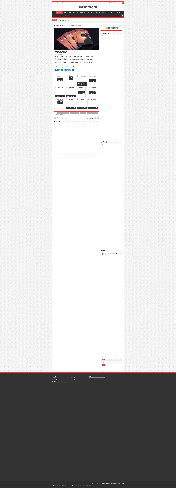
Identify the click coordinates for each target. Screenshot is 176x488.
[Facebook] (110, 3)
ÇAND (65, 12)
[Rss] (109, 3)
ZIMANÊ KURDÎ (79, 12)
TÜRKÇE (65, 15)
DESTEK (58, 2)
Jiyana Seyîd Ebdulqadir (91, 118)
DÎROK (73, 12)
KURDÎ (61, 25)
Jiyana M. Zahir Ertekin (62, 118)
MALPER (54, 12)
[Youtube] (113, 3)
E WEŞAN (86, 12)
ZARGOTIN (104, 12)
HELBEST (92, 12)
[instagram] (114, 3)
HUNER (69, 12)
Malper (57, 25)
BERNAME (110, 12)
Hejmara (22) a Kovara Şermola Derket (67, 20)
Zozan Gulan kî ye (58, 114)
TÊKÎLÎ (62, 2)
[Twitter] (111, 3)
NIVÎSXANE (98, 12)
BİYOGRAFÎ (59, 12)
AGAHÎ (54, 2)
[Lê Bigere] (123, 3)
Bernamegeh (88, 6)
